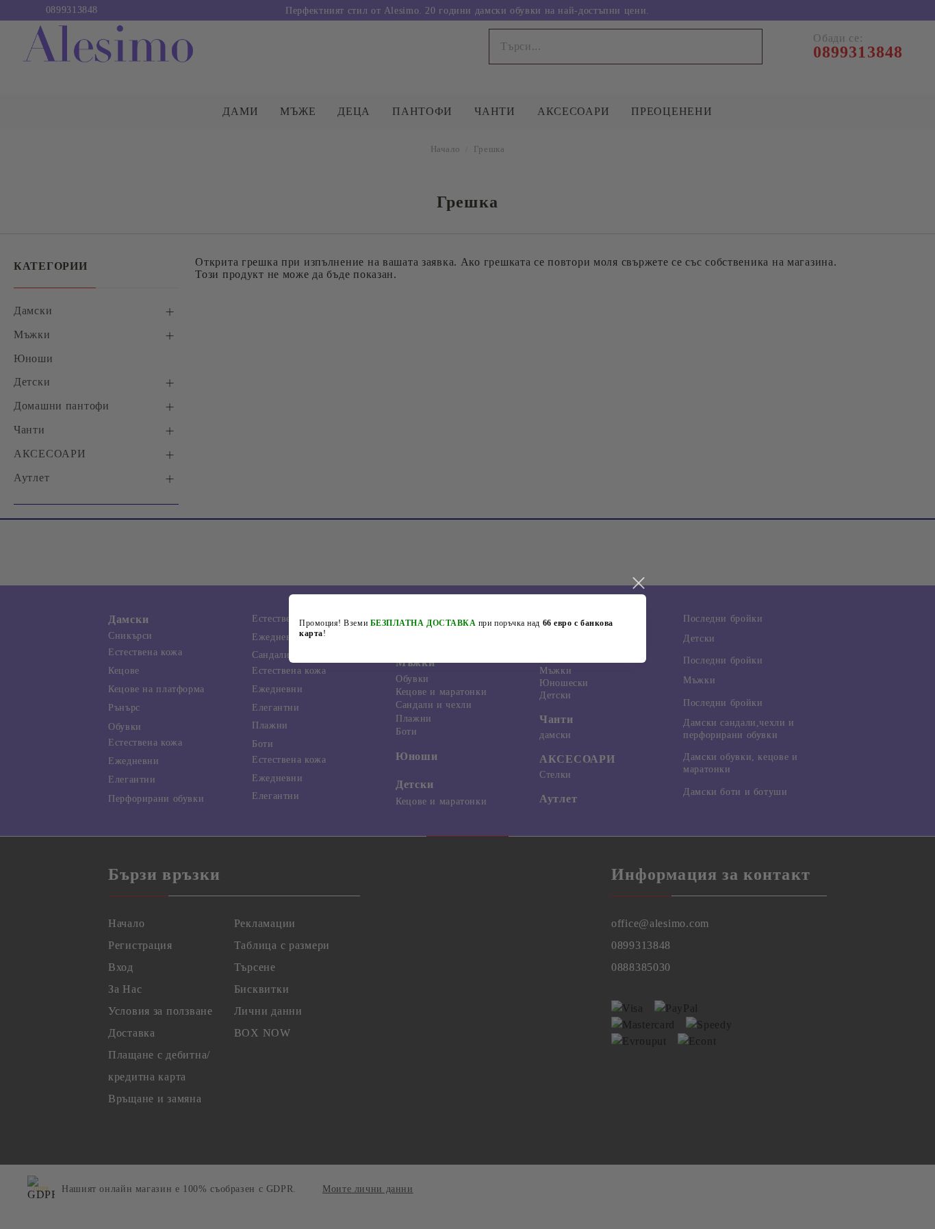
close (638, 583)
